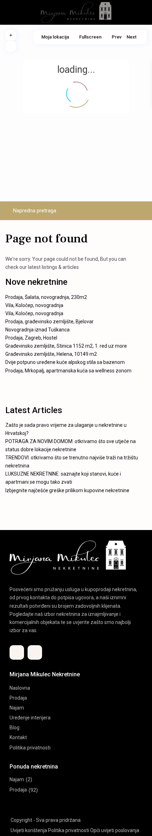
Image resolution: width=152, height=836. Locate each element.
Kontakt (18, 737)
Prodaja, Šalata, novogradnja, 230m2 (46, 297)
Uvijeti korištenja (29, 830)
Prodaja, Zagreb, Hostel (31, 338)
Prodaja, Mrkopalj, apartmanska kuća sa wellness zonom (68, 370)
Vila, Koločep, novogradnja (34, 305)
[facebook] (17, 652)
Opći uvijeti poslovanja (114, 830)
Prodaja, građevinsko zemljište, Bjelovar (49, 321)
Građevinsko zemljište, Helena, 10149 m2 (51, 354)
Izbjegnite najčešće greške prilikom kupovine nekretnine (67, 490)
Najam (17, 708)
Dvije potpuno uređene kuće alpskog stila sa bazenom (65, 362)
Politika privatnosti (30, 747)
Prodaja (18, 698)
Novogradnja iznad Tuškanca (37, 329)
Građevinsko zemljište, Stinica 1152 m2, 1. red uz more (66, 346)
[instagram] (35, 652)
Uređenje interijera (30, 717)
